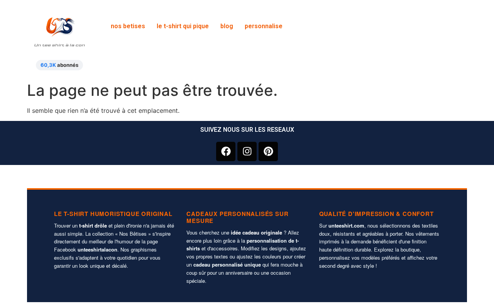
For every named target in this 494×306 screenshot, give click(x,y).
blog (226, 26)
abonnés (59, 65)
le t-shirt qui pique (183, 26)
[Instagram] (247, 151)
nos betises (128, 26)
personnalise (264, 26)
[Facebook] (225, 151)
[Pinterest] (268, 151)
